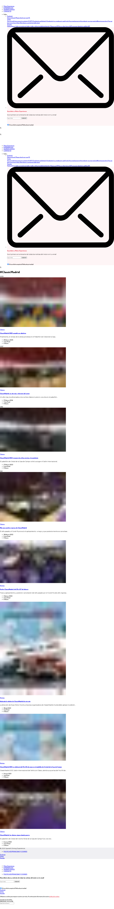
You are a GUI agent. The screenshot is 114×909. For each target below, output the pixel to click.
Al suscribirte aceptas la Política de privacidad (21, 125)
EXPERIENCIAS (8, 868)
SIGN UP (24, 118)
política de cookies (54, 896)
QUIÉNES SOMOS (9, 869)
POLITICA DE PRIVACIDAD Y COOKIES (15, 851)
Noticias (2, 586)
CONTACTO (7, 871)
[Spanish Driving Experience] (2, 3)
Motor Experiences (9, 866)
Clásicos (2, 329)
